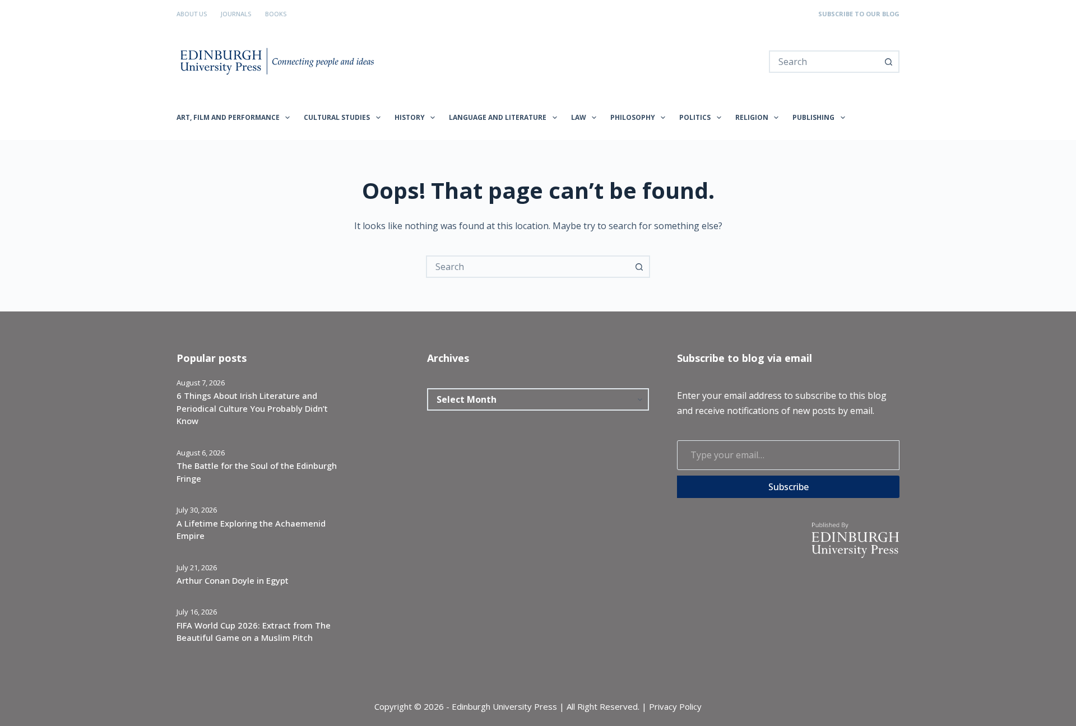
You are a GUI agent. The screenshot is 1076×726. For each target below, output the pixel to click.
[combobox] (824, 61)
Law (578, 117)
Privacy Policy (675, 706)
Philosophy (632, 117)
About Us (192, 14)
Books (275, 14)
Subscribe (788, 487)
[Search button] (888, 62)
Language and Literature (497, 117)
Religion (751, 117)
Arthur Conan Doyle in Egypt (233, 580)
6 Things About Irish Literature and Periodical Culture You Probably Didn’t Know (252, 408)
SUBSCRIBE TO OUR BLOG (858, 14)
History (410, 117)
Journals (236, 14)
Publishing (813, 117)
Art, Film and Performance (228, 117)
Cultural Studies (337, 117)
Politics (695, 117)
